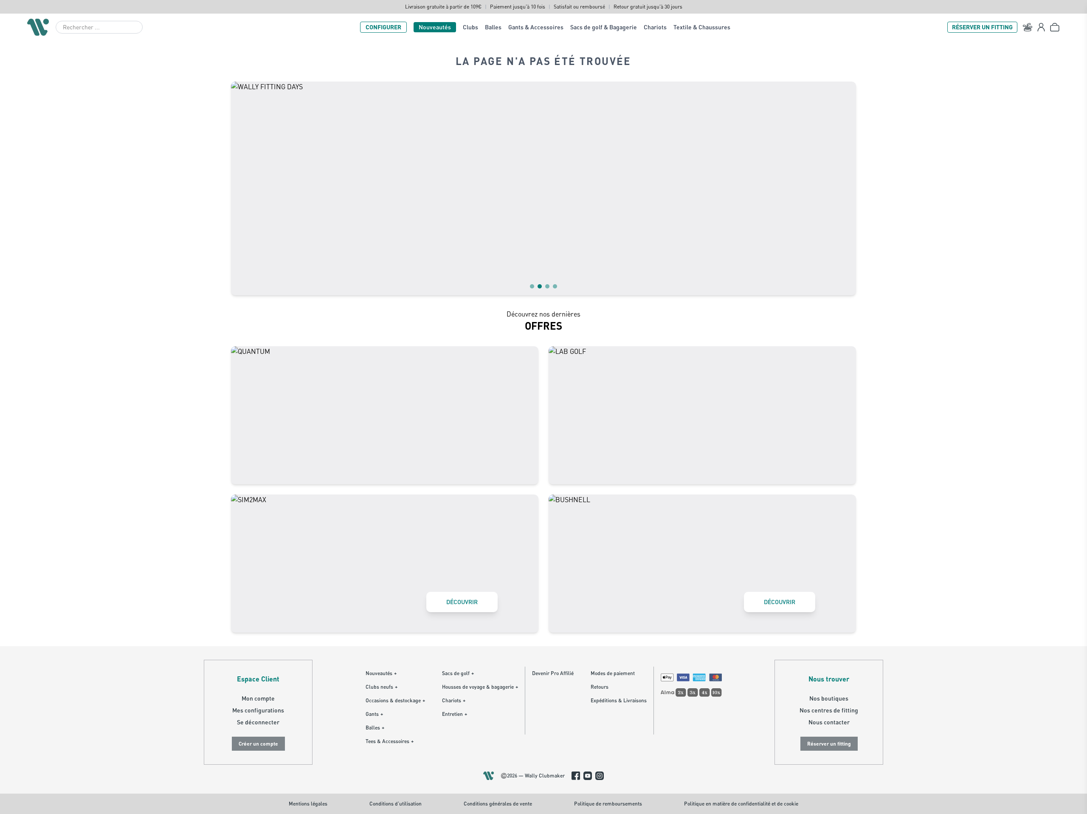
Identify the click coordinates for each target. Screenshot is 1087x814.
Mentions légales (308, 803)
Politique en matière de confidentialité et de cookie (741, 803)
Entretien (454, 714)
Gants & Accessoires (535, 27)
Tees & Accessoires (390, 741)
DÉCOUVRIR (462, 601)
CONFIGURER (383, 27)
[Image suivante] (844, 188)
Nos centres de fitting (829, 710)
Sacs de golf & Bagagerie (603, 27)
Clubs (470, 27)
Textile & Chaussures (701, 27)
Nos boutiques (828, 698)
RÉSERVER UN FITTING (982, 27)
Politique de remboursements (608, 803)
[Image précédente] (242, 188)
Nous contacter (829, 722)
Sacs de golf (458, 673)
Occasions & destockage (395, 700)
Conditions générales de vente (498, 803)
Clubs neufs (381, 687)
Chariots (655, 27)
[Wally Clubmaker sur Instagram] (599, 776)
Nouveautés (435, 27)
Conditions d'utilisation (395, 803)
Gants (374, 714)
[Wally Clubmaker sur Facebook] (576, 776)
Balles (493, 27)
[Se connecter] (1041, 27)
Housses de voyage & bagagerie (480, 687)
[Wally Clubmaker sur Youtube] (587, 776)
